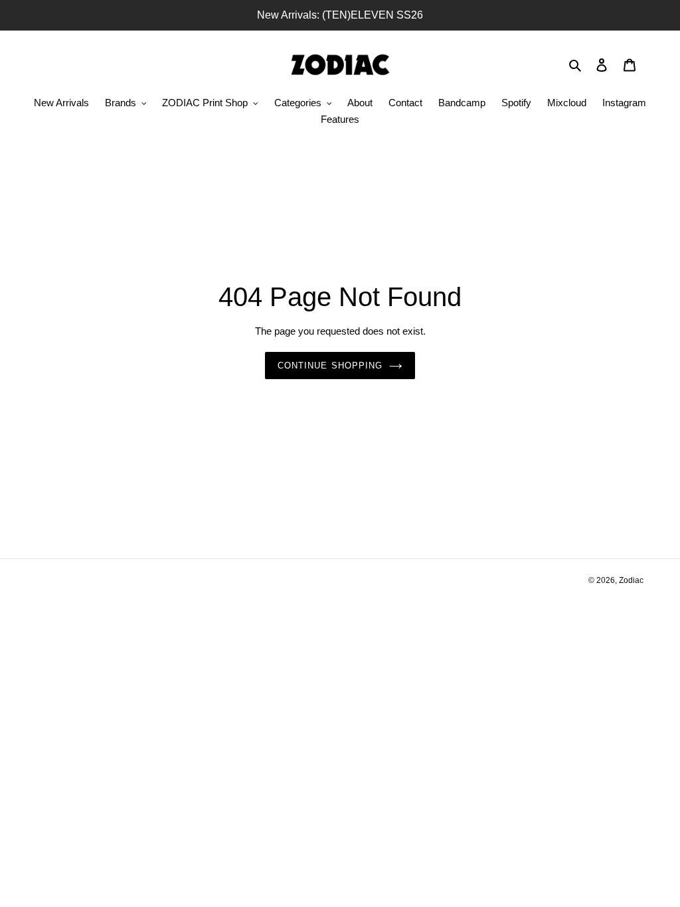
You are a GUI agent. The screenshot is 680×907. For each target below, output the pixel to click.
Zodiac (631, 580)
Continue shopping (330, 366)
